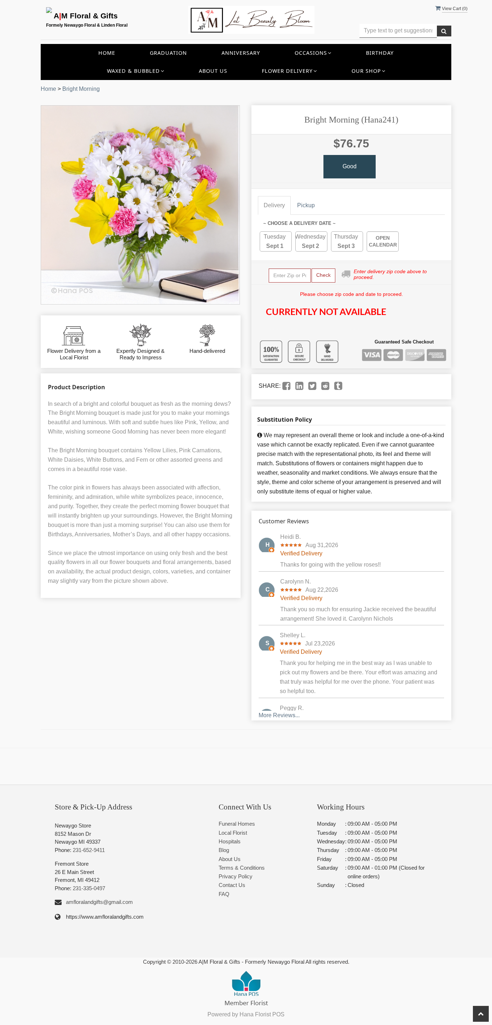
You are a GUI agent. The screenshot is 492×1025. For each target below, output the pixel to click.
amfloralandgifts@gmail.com (99, 902)
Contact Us (232, 885)
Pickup (306, 205)
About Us (213, 70)
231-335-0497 (89, 888)
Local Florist (233, 833)
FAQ (224, 894)
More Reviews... (279, 715)
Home (106, 52)
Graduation (168, 52)
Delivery (274, 205)
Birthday (380, 52)
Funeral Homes (237, 824)
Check (323, 275)
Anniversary (241, 52)
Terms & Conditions (242, 868)
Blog (224, 850)
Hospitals (230, 841)
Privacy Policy (235, 876)
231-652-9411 (89, 850)
